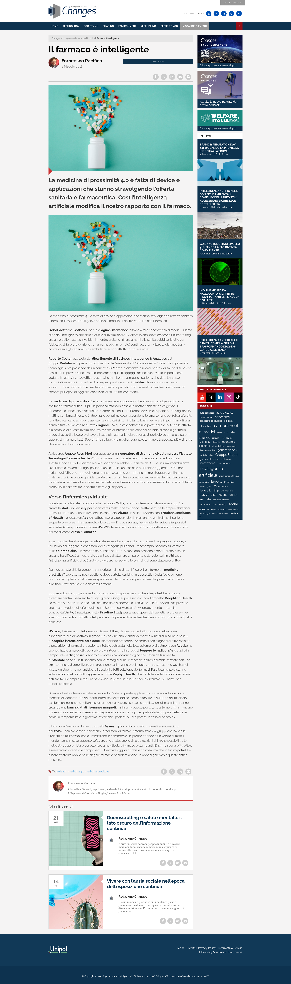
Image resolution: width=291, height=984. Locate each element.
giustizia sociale (206, 455)
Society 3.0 (91, 26)
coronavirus (226, 438)
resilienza (204, 495)
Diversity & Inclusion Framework (221, 952)
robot (214, 495)
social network (218, 509)
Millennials (229, 482)
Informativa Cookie (230, 948)
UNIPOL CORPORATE (232, 3)
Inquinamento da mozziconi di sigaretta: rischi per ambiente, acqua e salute (219, 295)
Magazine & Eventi (194, 26)
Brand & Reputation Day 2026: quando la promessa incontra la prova (219, 148)
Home (54, 26)
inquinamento (223, 463)
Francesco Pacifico (82, 60)
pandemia (227, 490)
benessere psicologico (211, 421)
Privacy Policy (207, 948)
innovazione (207, 463)
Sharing (108, 26)
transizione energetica (220, 513)
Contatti (200, 13)
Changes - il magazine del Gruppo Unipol (72, 38)
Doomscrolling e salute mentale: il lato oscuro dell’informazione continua (144, 823)
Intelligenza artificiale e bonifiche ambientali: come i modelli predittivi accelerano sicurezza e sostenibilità (219, 197)
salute (223, 494)
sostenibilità (233, 510)
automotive (206, 417)
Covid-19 (205, 441)
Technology (71, 26)
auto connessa (207, 413)
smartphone (205, 504)
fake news (230, 446)
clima (219, 433)
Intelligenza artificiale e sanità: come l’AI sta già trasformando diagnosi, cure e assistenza (219, 344)
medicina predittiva (97, 771)
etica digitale (218, 446)
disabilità (216, 442)
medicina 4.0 (76, 771)
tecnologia (205, 513)
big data (228, 420)
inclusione (226, 459)
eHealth (62, 771)
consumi (215, 438)
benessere (222, 417)
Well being (148, 26)
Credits (191, 948)
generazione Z (227, 450)
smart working (219, 504)
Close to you (169, 26)
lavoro (216, 481)
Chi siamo (189, 13)
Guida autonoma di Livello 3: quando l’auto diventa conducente (220, 247)
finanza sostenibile (207, 450)
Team (180, 948)
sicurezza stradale (221, 500)
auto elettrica (224, 412)
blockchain (206, 426)
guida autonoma (209, 459)
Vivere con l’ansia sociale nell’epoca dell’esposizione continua (146, 883)
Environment (127, 26)
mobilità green (206, 487)
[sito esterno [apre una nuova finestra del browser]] (57, 949)
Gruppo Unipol (226, 455)
